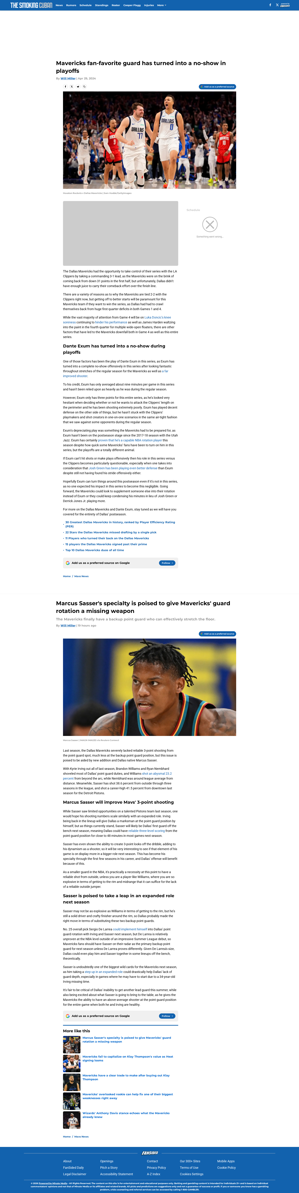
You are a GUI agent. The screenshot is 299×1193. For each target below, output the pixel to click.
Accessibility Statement (116, 1174)
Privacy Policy (156, 1167)
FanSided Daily (73, 1167)
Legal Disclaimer (74, 1174)
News (59, 5)
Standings (101, 5)
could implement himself (130, 929)
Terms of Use (189, 1167)
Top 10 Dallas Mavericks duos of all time (94, 550)
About (67, 1161)
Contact (152, 1161)
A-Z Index (153, 1174)
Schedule (86, 5)
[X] (277, 4)
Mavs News (81, 576)
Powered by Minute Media (53, 1183)
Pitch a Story (109, 1167)
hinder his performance (111, 322)
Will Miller (68, 78)
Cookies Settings (191, 1174)
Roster (116, 5)
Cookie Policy (226, 1167)
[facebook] (270, 4)
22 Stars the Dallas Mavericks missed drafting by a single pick (110, 532)
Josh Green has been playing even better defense (123, 468)
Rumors (71, 5)
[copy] (84, 86)
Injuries (149, 5)
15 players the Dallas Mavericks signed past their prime (106, 544)
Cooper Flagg (132, 5)
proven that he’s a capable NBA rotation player (130, 440)
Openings (106, 1161)
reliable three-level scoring (146, 831)
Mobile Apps (226, 1161)
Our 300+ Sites (190, 1161)
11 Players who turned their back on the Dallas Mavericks (107, 538)
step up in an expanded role (104, 972)
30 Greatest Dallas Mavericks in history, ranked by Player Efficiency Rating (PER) (120, 524)
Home (67, 576)
